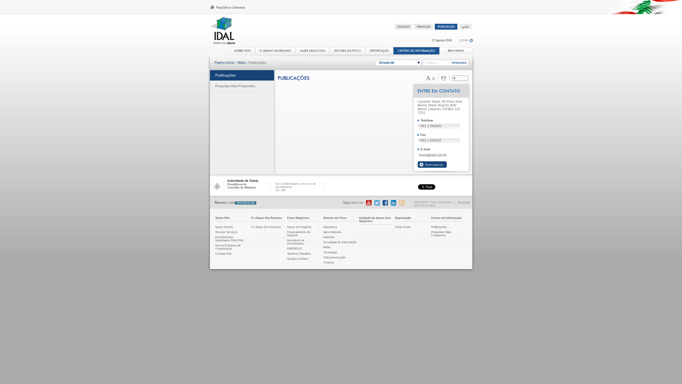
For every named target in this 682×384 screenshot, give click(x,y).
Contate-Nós (223, 253)
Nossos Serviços (226, 232)
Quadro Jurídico (297, 258)
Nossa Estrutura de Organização (228, 247)
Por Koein (464, 202)
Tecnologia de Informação (339, 242)
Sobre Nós (222, 217)
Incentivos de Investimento (296, 242)
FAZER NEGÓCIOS (312, 50)
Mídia (326, 247)
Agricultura (330, 227)
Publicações (257, 63)
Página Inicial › (225, 63)
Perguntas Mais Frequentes (235, 86)
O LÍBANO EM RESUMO (275, 50)
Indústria (328, 237)
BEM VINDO (456, 50)
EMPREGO (294, 248)
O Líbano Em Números (266, 227)
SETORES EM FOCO (347, 50)
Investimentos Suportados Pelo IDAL (229, 238)
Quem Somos (224, 227)
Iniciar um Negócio (299, 227)
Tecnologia (330, 252)
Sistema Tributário (299, 253)
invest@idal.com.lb (432, 155)
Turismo (328, 262)
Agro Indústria (332, 232)
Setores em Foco (335, 217)
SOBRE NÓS (242, 50)
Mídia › (242, 63)
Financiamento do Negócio (298, 233)
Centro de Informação (416, 50)
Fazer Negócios (298, 217)
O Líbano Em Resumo (266, 217)
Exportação (403, 217)
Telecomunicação (334, 257)
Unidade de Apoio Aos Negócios (375, 219)
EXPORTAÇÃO (379, 50)
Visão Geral (402, 227)
